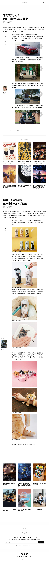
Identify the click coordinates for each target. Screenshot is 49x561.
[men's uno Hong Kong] (24, 2)
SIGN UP (41, 542)
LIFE (21, 130)
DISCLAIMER (25, 556)
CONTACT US (31, 556)
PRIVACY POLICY (19, 556)
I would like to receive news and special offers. (25, 545)
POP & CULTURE (16, 130)
